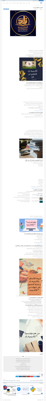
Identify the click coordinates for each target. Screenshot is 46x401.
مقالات (41, 393)
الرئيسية (37, 0)
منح (15, 393)
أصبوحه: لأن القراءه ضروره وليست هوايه (38, 137)
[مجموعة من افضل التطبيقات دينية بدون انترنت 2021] (41, 195)
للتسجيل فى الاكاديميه (40, 257)
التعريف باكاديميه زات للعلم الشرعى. (38, 110)
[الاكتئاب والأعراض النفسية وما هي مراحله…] (41, 202)
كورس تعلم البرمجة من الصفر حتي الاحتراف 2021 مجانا (36, 380)
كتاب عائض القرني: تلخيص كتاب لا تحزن (38, 217)
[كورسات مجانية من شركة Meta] (23, 389)
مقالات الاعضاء (34, 0)
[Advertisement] (23, 43)
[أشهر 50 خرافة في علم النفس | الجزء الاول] (41, 198)
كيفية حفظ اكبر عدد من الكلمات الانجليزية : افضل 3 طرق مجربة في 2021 (11, 380)
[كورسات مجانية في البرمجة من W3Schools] (36, 389)
